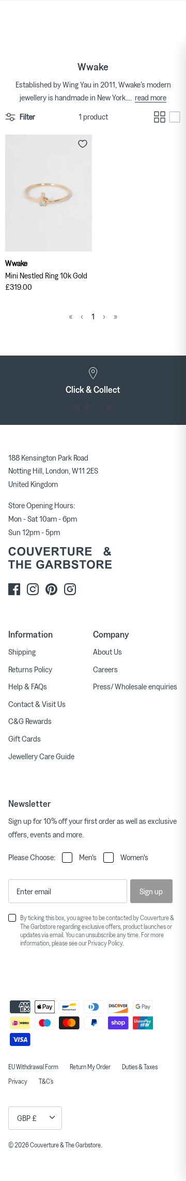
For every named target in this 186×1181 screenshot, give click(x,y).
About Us (107, 651)
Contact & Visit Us (37, 703)
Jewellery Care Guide (41, 756)
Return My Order (90, 1066)
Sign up (151, 891)
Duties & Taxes (140, 1066)
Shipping (22, 651)
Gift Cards (24, 738)
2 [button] (87, 407)
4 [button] (109, 407)
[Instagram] (33, 589)
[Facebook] (14, 589)
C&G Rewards (30, 721)
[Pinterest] (51, 589)
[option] (93, 381)
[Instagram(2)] (70, 589)
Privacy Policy (105, 943)
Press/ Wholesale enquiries (135, 686)
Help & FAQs (27, 686)
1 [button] (76, 407)
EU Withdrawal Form (33, 1066)
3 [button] (98, 407)
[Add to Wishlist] (82, 144)
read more (150, 97)
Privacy (17, 1081)
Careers (105, 669)
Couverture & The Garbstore (65, 1144)
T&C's (46, 1081)
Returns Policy (30, 669)
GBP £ (27, 1118)
